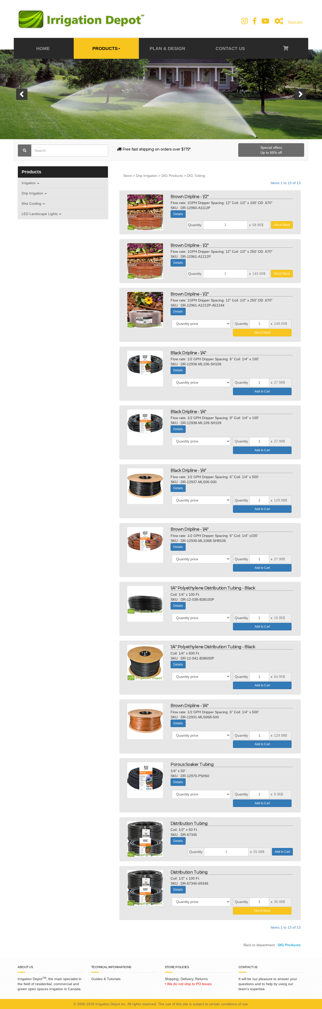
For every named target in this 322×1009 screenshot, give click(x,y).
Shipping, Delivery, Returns (186, 979)
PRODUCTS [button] (105, 48)
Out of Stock (282, 225)
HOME (44, 48)
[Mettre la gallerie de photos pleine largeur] (278, 21)
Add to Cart (262, 391)
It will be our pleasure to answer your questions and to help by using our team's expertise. (267, 984)
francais (295, 22)
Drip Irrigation (146, 176)
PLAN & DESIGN (167, 48)
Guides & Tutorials (105, 979)
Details (178, 214)
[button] (21, 94)
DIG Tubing (196, 176)
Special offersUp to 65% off (271, 150)
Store (127, 176)
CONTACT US (230, 48)
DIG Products (172, 176)
